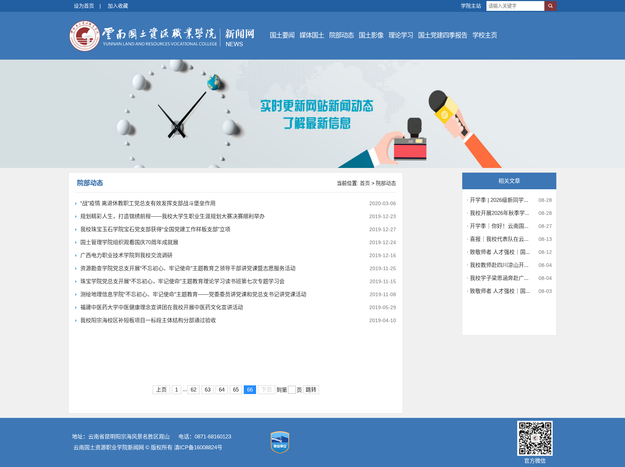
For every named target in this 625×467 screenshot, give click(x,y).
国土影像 (371, 35)
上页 (161, 389)
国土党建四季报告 (442, 35)
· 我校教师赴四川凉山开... (497, 265)
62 (193, 389)
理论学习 (400, 35)
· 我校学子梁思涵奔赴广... (497, 278)
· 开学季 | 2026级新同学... (497, 200)
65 (236, 389)
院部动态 (341, 35)
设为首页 (84, 6)
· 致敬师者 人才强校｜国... (498, 252)
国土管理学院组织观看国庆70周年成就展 (129, 242)
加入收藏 (118, 6)
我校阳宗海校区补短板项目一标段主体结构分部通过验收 (148, 320)
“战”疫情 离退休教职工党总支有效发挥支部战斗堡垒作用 (148, 203)
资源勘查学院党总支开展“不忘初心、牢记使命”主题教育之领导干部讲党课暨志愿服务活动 (188, 268)
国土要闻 (282, 35)
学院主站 (471, 6)
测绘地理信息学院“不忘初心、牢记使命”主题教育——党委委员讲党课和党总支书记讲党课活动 (193, 294)
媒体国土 (311, 35)
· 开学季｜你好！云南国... (497, 226)
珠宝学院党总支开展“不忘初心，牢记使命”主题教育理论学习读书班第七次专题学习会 (182, 281)
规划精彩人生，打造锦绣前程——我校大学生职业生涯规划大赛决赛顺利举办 (172, 216)
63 (208, 389)
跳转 (311, 389)
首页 (365, 183)
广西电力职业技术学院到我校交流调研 (126, 255)
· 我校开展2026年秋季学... (498, 213)
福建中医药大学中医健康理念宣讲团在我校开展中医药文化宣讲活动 (161, 307)
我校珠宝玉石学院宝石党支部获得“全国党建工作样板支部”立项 (155, 229)
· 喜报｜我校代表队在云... (497, 239)
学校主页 (484, 35)
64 (222, 389)
